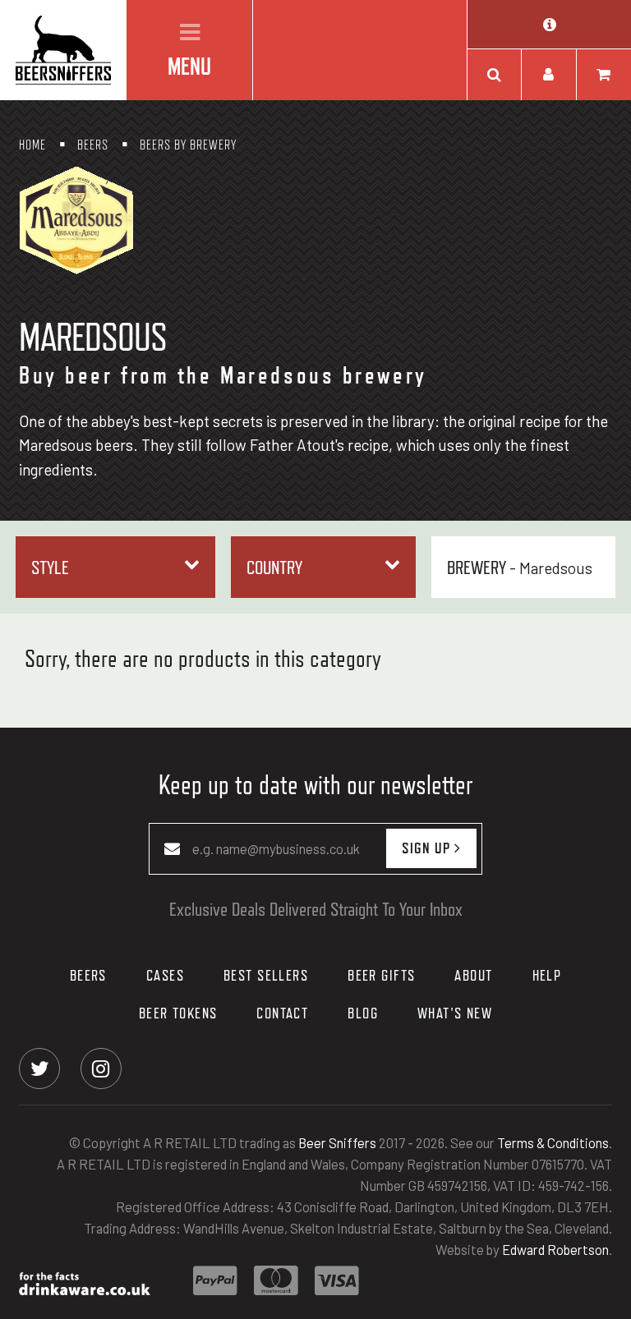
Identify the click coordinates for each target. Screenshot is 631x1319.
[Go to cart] (604, 74)
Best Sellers (265, 975)
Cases (165, 975)
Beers (88, 975)
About (473, 975)
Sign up (428, 848)
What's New (454, 1013)
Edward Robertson (555, 1249)
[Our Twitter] (39, 1067)
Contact (282, 1013)
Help (547, 975)
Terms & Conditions (553, 1142)
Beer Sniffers (337, 1142)
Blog (363, 1013)
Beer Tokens (178, 1013)
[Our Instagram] (100, 1067)
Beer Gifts (381, 975)
